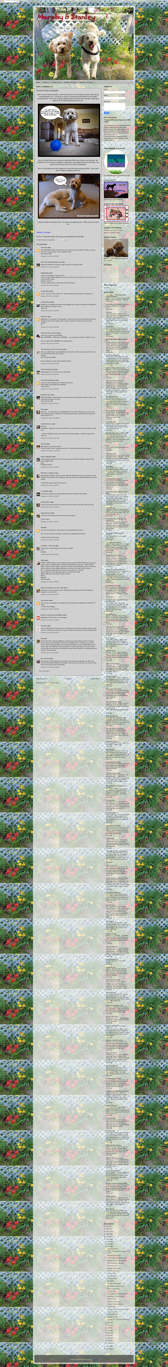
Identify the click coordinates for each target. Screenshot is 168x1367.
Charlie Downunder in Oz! (114, 1005)
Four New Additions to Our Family (115, 1080)
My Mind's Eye (45, 395)
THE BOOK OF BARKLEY (114, 479)
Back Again (109, 628)
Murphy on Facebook (86, 82)
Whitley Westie (111, 1196)
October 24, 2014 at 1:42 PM (50, 485)
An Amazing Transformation (115, 1286)
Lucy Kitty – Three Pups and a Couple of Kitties (116, 295)
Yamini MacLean (46, 424)
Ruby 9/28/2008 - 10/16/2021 (114, 717)
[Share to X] (64, 240)
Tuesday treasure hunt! (112, 840)
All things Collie (111, 453)
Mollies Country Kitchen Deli (115, 569)
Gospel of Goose (111, 1105)
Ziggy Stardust (46, 513)
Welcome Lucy (110, 1159)
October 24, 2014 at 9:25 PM (50, 582)
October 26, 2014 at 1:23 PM (50, 620)
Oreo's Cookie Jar (112, 1065)
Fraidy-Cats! (110, 838)
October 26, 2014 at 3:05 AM (50, 609)
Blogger (95, 1359)
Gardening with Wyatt (113, 762)
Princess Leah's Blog (113, 773)
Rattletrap (109, 369)
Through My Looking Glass (115, 728)
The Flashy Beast (112, 1265)
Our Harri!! (109, 1007)
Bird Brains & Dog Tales (114, 555)
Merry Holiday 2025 (111, 603)
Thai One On (110, 789)
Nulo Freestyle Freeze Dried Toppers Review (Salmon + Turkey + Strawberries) (118, 907)
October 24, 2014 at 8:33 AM (50, 374)
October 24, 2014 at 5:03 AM (50, 285)
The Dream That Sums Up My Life (116, 1041)
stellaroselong (45, 302)
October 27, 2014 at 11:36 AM (50, 667)
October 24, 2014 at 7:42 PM (50, 521)
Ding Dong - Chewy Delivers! (116, 1296)
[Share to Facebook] (65, 240)
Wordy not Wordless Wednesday (115, 774)
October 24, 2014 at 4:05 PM (50, 507)
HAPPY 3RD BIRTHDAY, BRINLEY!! (116, 879)
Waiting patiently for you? (113, 455)
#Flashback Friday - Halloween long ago (117, 948)
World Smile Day (112, 1314)
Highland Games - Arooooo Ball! (117, 1260)
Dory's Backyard (111, 1053)
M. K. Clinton (45, 658)
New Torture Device (113, 1271)
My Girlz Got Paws (112, 1016)
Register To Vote (112, 1317)
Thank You (109, 1210)
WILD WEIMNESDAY (112, 468)
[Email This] (60, 240)
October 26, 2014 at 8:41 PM (50, 632)
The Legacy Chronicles (113, 689)
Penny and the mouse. (112, 1029)
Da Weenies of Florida (113, 585)
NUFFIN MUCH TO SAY (113, 981)
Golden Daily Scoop (47, 369)
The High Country (111, 652)
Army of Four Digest (112, 663)
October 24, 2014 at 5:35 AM (50, 296)
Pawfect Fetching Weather (115, 1304)
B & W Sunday (111, 1276)
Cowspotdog (45, 291)
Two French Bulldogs (48, 380)
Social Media (110, 894)
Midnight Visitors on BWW (113, 356)
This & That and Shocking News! (117, 1258)
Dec (109, 1241)
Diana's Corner (111, 992)
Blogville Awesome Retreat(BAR (116, 1183)
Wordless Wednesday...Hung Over (116, 961)
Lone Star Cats (111, 422)
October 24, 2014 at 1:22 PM (50, 467)
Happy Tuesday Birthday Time (114, 544)
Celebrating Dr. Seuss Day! (114, 1054)
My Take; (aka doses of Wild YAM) (117, 433)
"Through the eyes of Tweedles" (116, 851)
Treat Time (109, 522)
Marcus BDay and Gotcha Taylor (115, 867)
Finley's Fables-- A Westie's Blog (117, 878)
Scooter (43, 444)
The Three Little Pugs (113, 980)
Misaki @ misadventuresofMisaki (52, 615)
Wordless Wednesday (114, 1255)
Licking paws (110, 690)
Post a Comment (44, 671)
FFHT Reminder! (112, 1278)
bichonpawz (45, 600)
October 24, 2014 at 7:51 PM (50, 540)
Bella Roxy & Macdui (48, 473)
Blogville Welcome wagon (114, 1158)
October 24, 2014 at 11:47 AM (50, 438)
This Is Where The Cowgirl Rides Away (117, 1197)
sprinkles (44, 626)
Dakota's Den (110, 749)
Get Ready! (110, 1281)
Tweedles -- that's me (48, 545)
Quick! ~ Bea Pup (111, 298)
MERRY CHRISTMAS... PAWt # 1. (116, 1092)
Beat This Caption (111, 328)
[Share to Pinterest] (67, 240)
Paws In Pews (111, 1273)
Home (38, 82)
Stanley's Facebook (70, 82)
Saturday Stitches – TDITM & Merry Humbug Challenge (116, 557)
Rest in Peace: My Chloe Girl (114, 922)
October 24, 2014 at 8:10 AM (50, 343)
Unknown (44, 247)
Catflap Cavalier (111, 934)
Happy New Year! (111, 665)
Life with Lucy (110, 508)
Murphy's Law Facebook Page (113, 230)
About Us (46, 82)
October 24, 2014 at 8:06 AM (50, 327)
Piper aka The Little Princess (114, 1067)
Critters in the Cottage (113, 825)
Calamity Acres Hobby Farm (115, 627)
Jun (109, 1330)
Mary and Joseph (111, 677)
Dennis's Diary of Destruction (115, 368)
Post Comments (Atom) (52, 683)
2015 (108, 1236)
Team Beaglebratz (112, 946)
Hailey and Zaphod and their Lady (52, 587)
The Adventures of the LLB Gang (52, 349)
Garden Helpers (110, 763)
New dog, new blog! (111, 703)
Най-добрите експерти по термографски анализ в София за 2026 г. (118, 571)
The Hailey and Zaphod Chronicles (117, 304)
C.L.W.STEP (45, 491)
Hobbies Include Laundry (114, 1040)
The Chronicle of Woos (113, 542)
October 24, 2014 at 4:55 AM (50, 267)
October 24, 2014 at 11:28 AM (50, 418)
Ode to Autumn (110, 730)
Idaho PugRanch (46, 456)
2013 (108, 1346)
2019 (108, 1226)
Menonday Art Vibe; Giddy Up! (114, 434)
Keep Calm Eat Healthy (113, 1145)
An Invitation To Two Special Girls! (117, 1294)
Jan (109, 1343)
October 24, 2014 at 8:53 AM (50, 389)
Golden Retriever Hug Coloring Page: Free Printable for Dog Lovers (116, 495)
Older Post (95, 679)
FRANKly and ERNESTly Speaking (117, 1091)
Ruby (42, 560)
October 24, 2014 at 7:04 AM (50, 310)
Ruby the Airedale (112, 716)
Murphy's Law (56, 82)
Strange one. (110, 935)
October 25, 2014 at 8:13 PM (50, 594)
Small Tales (109, 326)
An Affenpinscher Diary (113, 1078)
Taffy (43, 409)
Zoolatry (109, 312)
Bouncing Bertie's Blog (113, 701)
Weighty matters (111, 676)
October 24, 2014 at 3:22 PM (50, 496)
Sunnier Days (110, 480)
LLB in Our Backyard (113, 355)
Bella (107, 743)
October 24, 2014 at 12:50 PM (50, 450)
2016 (108, 1234)
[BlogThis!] (62, 240)
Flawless (108, 969)
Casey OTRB (110, 447)
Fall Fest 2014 (111, 1291)
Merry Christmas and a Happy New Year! (117, 827)
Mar (109, 1338)
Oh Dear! (108, 616)
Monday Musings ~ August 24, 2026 (116, 385)
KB (42, 527)
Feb (109, 1340)
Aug (109, 1325)
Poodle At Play (111, 1118)
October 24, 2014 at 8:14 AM (50, 363)
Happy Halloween (112, 1248)
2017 (108, 1231)
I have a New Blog (111, 1147)
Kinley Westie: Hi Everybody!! (116, 411)
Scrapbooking (111, 1306)
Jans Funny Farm (112, 865)
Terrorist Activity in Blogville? (116, 1263)
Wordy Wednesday (111, 814)
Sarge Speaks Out (112, 959)
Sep (109, 1322)
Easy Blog (109, 466)
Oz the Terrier (110, 1131)
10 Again (106, 287)
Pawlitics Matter (112, 1299)
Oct (109, 1246)
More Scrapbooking (113, 1288)
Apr (109, 1335)
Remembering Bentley (112, 639)
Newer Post (41, 679)
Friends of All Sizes (111, 1107)
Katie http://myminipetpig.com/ (51, 262)
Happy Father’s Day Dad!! (113, 751)
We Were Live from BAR (113, 1185)
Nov (109, 1244)
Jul (109, 1328)
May (109, 1333)
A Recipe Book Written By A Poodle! (118, 1309)
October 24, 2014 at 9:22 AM (50, 403)
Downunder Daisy (112, 741)
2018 (108, 1229)
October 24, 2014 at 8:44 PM (50, 554)
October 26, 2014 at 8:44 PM (50, 652)
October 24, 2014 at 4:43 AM (50, 256)
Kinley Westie (45, 502)
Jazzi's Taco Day (112, 1312)
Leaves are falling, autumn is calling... (117, 1120)
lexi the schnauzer (112, 396)
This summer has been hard (114, 994)
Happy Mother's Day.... (112, 1018)
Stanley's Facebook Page (112, 232)
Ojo (42, 638)
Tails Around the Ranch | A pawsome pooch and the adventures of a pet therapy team (117, 382)
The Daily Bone (111, 614)
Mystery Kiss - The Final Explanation (118, 1319)
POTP (108, 446)
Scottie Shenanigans (113, 1171)
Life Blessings (111, 650)
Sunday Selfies (110, 412)
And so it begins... (111, 1172)
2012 (108, 1349)
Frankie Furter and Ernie (49, 333)
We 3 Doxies (110, 1209)
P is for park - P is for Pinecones (115, 801)
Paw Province (110, 905)
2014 (108, 1239)
